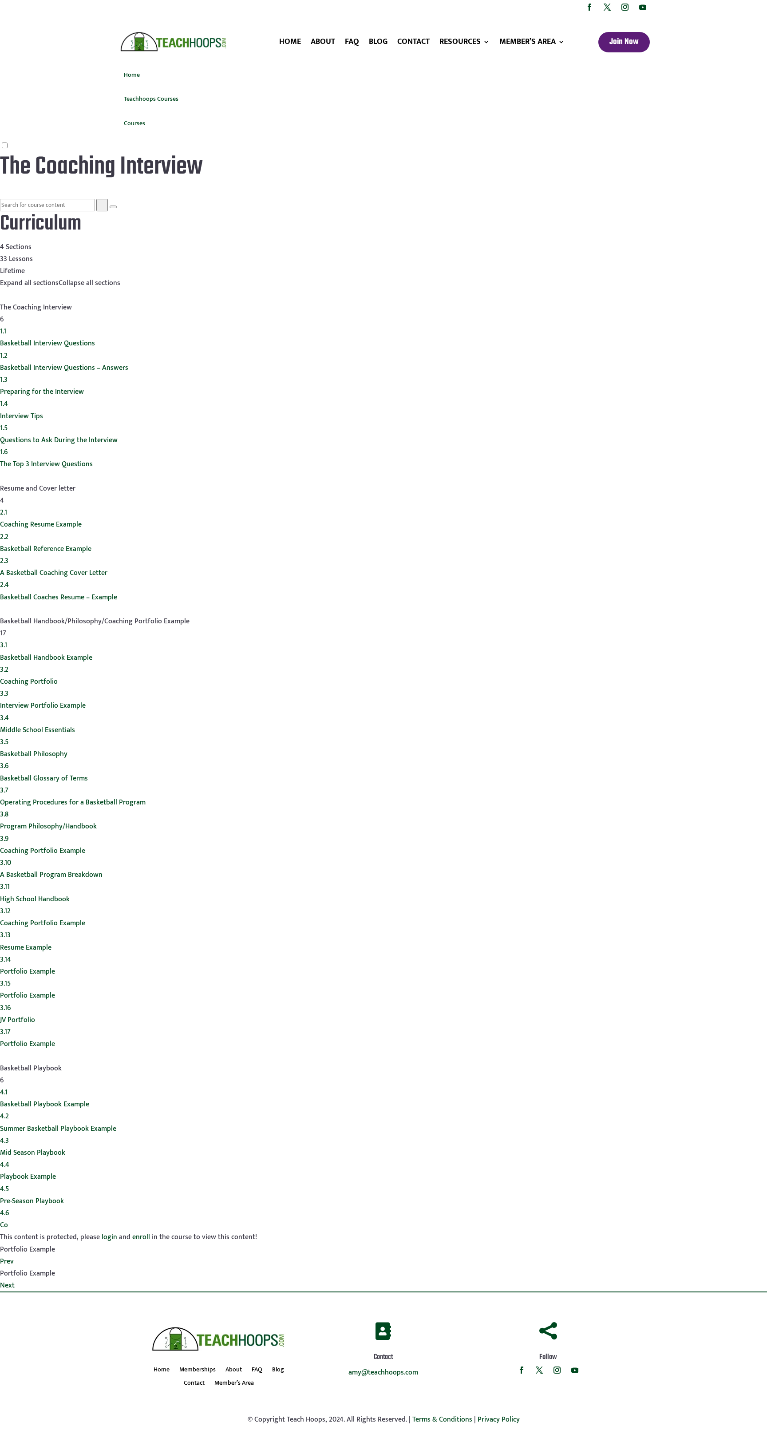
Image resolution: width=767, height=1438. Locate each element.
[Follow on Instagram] (625, 7)
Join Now (624, 42)
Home (290, 41)
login (109, 1237)
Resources (460, 41)
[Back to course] (2, 192)
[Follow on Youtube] (643, 7)
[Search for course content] (102, 205)
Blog (378, 41)
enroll (141, 1237)
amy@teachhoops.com (383, 1373)
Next (7, 1285)
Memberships (197, 1371)
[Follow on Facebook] (589, 7)
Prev (7, 1262)
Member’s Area (527, 41)
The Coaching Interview (101, 167)
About (323, 41)
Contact (413, 41)
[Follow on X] (607, 7)
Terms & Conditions (442, 1420)
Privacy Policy (499, 1420)
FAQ (352, 41)
